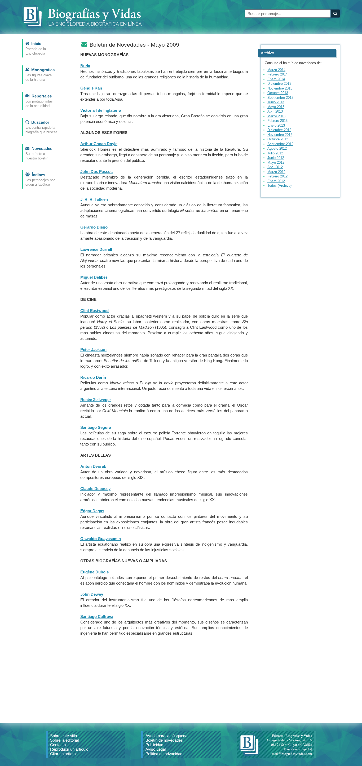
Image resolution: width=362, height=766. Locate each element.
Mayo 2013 (275, 107)
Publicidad (154, 744)
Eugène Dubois (94, 572)
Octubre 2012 (277, 139)
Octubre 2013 (277, 93)
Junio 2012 (275, 158)
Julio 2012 (275, 153)
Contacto (58, 744)
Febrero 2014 (277, 74)
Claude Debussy (95, 488)
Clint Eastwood (94, 310)
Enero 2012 (276, 181)
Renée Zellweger (95, 399)
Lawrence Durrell (96, 249)
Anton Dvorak (93, 466)
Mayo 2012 (275, 162)
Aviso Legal (155, 749)
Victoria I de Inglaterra (100, 110)
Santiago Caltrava (96, 616)
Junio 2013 (275, 102)
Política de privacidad (163, 753)
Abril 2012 (275, 167)
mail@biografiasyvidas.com (292, 753)
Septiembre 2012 (280, 144)
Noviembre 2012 (279, 135)
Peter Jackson (93, 349)
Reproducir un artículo (69, 749)
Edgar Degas (92, 511)
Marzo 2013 (276, 116)
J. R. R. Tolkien (94, 199)
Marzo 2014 (276, 70)
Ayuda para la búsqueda (166, 735)
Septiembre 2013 (280, 98)
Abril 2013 (275, 111)
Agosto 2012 (277, 148)
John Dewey (91, 594)
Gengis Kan (91, 88)
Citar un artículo (63, 753)
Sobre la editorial (64, 740)
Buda (85, 66)
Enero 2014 (276, 79)
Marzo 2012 (276, 172)
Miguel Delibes (94, 277)
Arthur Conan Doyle (98, 143)
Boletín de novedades (164, 740)
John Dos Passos (96, 171)
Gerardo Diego (94, 227)
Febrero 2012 (277, 176)
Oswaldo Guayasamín (100, 538)
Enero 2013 (276, 125)
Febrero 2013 (277, 121)
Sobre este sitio (63, 735)
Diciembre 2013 (279, 84)
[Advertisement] (164, 677)
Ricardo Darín (93, 377)
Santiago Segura (95, 427)
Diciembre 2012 (279, 130)
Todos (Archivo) (279, 186)
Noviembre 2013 (279, 88)
